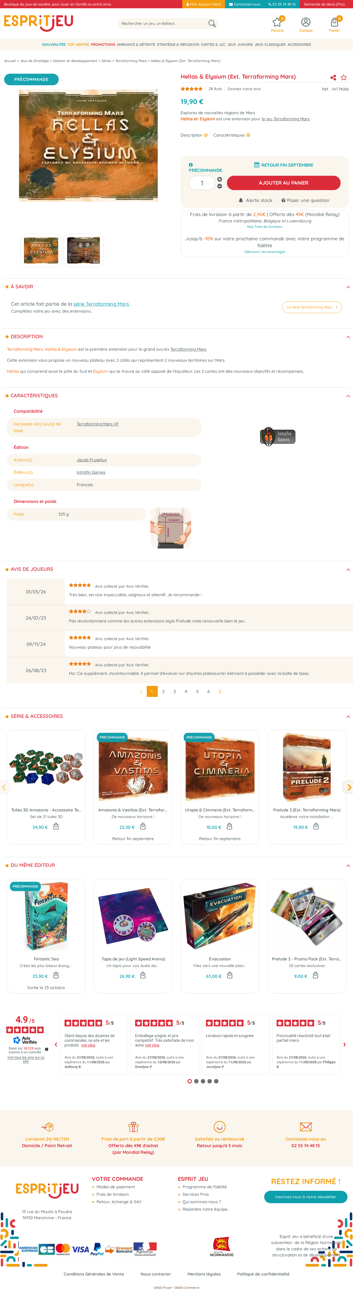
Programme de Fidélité (204, 1186)
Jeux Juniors (240, 44)
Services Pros (195, 1194)
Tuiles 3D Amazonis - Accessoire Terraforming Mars (46, 810)
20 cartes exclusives (307, 965)
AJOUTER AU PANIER (283, 183)
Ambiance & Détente (136, 44)
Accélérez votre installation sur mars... (315, 816)
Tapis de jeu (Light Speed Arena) (133, 959)
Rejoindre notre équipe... (205, 1209)
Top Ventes (78, 44)
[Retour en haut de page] (341, 1296)
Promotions (103, 44)
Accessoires (299, 44)
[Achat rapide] (56, 826)
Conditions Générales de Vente (94, 1274)
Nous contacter (156, 1274)
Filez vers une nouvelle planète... (222, 965)
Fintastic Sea (46, 959)
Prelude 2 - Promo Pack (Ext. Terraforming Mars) (307, 959)
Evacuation (220, 959)
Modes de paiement (115, 1186)
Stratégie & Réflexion (178, 44)
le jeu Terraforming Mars (285, 118)
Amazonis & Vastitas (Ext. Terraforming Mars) (133, 810)
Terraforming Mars (188, 349)
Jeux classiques (270, 44)
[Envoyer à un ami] (333, 77)
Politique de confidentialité (263, 1274)
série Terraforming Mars (101, 304)
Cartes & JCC (213, 44)
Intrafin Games (91, 472)
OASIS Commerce (187, 1288)
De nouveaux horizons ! (133, 816)
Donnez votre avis (244, 88)
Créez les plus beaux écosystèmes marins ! (59, 965)
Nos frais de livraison (264, 226)
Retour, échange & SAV (118, 1201)
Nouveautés (54, 44)
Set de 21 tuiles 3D (46, 816)
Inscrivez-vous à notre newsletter (305, 1196)
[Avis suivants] (344, 1044)
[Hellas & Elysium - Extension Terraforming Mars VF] (41, 250)
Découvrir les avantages (265, 251)
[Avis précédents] (56, 1044)
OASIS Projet (163, 1288)
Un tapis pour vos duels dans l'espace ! (142, 965)
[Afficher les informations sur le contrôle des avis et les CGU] (46, 1049)
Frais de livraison (112, 1194)
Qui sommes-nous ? (201, 1201)
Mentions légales (204, 1274)
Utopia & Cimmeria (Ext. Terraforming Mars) (220, 810)
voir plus (88, 1045)
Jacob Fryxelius (92, 459)
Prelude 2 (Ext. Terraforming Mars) (306, 810)
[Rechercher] (212, 23)
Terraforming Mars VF (98, 424)
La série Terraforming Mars (309, 307)
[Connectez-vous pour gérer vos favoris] (343, 77)
